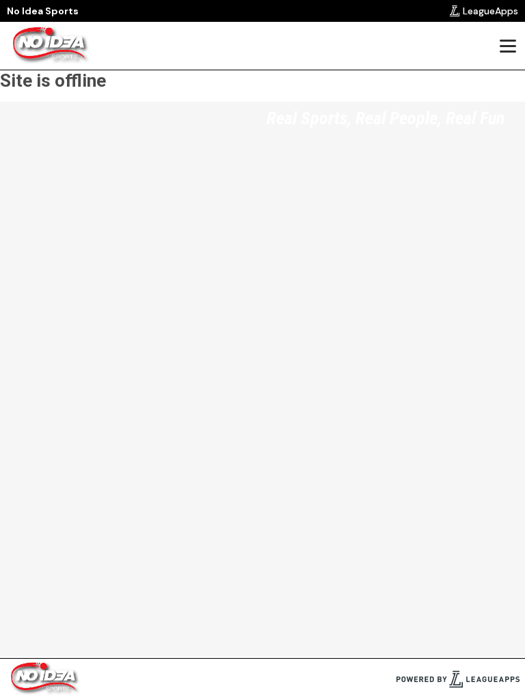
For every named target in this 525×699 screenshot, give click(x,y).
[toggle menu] (507, 46)
